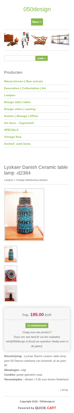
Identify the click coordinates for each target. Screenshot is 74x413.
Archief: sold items (17, 143)
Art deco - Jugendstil (19, 123)
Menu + (37, 21)
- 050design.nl (46, 401)
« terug (64, 390)
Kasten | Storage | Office (21, 116)
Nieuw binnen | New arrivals (23, 81)
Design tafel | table (17, 102)
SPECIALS (11, 129)
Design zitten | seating (20, 109)
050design (37, 9)
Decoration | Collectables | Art (25, 88)
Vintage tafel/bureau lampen (32, 180)
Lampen (9, 95)
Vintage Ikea (12, 136)
